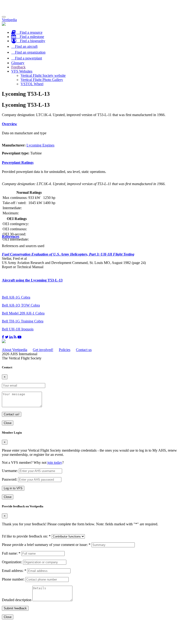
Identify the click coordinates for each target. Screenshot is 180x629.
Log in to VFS (13, 488)
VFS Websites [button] (21, 71)
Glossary (17, 63)
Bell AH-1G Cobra (16, 297)
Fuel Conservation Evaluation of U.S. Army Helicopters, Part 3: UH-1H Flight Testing (68, 254)
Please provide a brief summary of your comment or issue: (46, 545)
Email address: (14, 571)
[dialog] (90, 465)
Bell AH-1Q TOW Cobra (21, 305)
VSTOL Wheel (32, 84)
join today (54, 462)
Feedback (18, 67)
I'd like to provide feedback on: (26, 536)
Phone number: (13, 579)
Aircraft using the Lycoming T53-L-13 (32, 280)
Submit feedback (15, 608)
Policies (64, 350)
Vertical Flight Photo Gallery (42, 80)
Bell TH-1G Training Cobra (22, 321)
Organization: (12, 562)
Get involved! (43, 350)
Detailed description (16, 600)
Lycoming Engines (40, 145)
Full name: (11, 553)
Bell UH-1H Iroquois (18, 329)
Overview (9, 124)
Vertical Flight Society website (43, 75)
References (10, 236)
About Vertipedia (14, 350)
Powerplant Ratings (18, 163)
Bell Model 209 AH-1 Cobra (23, 313)
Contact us (84, 350)
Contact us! (11, 414)
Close (7, 423)
